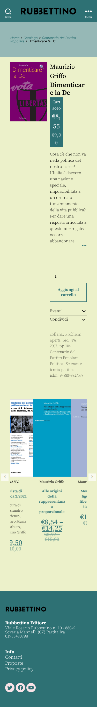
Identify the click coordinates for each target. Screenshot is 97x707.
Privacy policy (19, 669)
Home (14, 38)
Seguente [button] (92, 477)
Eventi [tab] (56, 311)
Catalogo (31, 38)
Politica (56, 363)
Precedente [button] (5, 477)
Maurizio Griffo (33, 482)
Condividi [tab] (59, 319)
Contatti (13, 657)
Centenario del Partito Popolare (43, 39)
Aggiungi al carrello (68, 292)
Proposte (14, 663)
